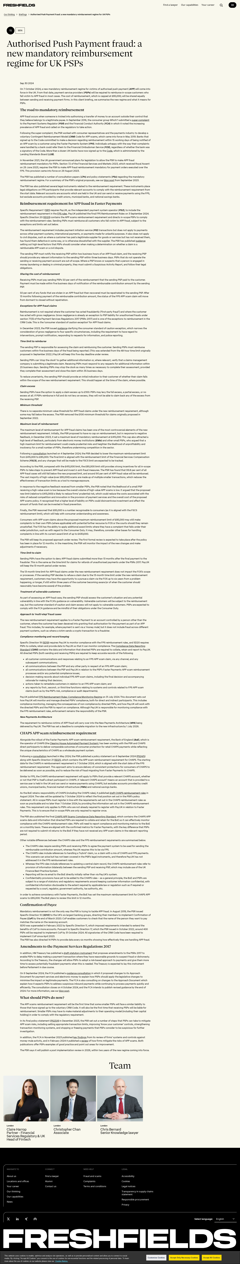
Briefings (23, 14)
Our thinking (9, 14)
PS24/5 (141, 756)
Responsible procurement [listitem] (135, 1199)
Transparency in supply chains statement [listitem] (137, 1193)
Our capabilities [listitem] (15, 1196)
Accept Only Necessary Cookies (184, 1257)
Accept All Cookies (211, 1257)
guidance (140, 240)
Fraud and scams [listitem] (92, 1176)
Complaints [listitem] (89, 1181)
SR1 (47, 210)
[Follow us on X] (8, 1219)
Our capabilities (189, 4)
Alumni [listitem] (48, 1181)
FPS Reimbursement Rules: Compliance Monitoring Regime (70, 697)
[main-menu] (232, 5)
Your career (208, 4)
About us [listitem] (11, 1176)
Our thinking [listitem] (13, 1191)
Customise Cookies (156, 1257)
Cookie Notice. (61, 1261)
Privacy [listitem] (125, 1204)
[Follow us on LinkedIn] (17, 1219)
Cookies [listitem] (126, 1181)
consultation (40, 453)
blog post (109, 180)
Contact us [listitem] (50, 1186)
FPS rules (62, 213)
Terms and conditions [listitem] (94, 1186)
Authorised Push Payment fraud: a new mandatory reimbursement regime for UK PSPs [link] (70, 14)
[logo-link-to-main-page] (19, 5)
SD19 (45, 642)
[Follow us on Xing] (26, 1219)
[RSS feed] (35, 1219)
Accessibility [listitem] (128, 1176)
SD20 (47, 217)
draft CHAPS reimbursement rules (128, 793)
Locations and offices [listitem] (18, 1181)
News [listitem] (10, 1201)
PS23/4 (54, 1020)
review (84, 1040)
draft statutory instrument (78, 953)
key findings (80, 1037)
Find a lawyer (170, 4)
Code (109, 150)
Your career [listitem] (13, 1186)
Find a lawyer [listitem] (52, 1176)
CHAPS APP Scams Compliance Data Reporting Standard (85, 816)
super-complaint (140, 120)
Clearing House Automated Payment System (74, 743)
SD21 (57, 759)
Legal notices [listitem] (128, 1186)
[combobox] (225, 1219)
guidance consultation (79, 973)
